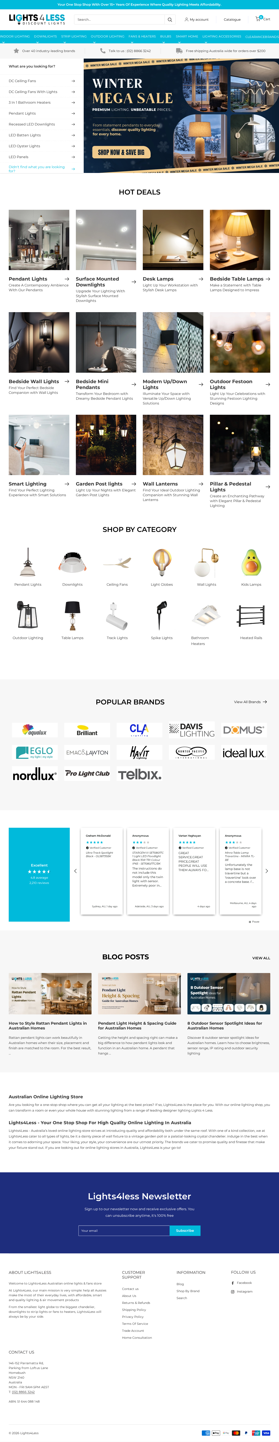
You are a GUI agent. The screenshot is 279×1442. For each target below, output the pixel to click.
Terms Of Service (135, 1324)
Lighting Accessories (222, 36)
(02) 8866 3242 (139, 51)
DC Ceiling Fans (22, 81)
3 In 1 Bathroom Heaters (30, 102)
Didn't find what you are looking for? (37, 169)
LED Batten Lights (25, 135)
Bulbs (165, 36)
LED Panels (18, 157)
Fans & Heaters (142, 36)
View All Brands (248, 702)
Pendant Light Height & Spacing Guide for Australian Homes (137, 1026)
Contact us (130, 1289)
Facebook (244, 1283)
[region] (171, 871)
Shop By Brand (188, 1291)
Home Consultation (137, 1338)
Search (182, 1298)
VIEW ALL (261, 958)
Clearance (255, 37)
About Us (129, 1296)
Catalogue (232, 19)
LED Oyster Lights (24, 146)
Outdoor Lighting (107, 36)
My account (199, 19)
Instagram (245, 1291)
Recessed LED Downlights (32, 124)
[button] (75, 871)
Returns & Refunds (136, 1303)
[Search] (170, 19)
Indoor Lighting (15, 36)
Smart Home (187, 36)
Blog (180, 1284)
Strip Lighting (74, 36)
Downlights (45, 36)
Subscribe (185, 1231)
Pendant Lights (22, 113)
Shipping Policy (134, 1310)
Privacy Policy (133, 1317)
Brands (272, 37)
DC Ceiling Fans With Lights (33, 92)
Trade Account (133, 1331)
